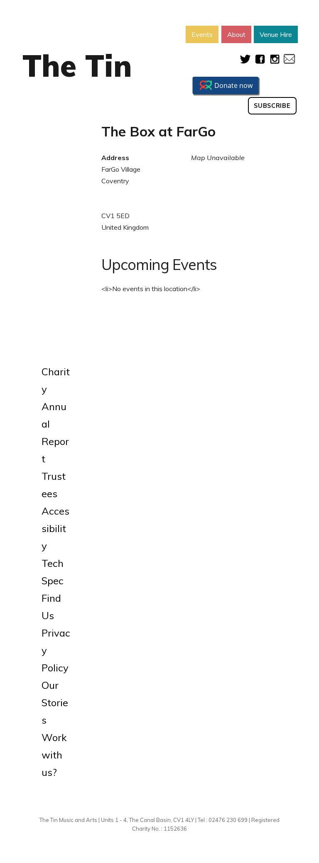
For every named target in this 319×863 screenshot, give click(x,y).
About (236, 34)
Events (202, 34)
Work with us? (54, 754)
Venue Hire (276, 34)
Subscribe (272, 105)
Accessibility (55, 528)
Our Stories (55, 702)
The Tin (77, 65)
